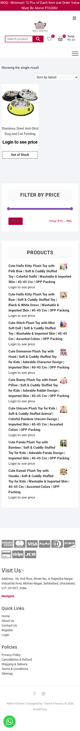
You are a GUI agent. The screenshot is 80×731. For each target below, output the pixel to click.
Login (5, 635)
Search (38, 39)
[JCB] (30, 554)
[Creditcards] (6, 554)
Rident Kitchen (15, 703)
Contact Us (9, 625)
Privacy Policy (11, 655)
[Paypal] (44, 544)
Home (6, 616)
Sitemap (7, 673)
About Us (8, 621)
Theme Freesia (53, 703)
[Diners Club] (57, 544)
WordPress (40, 709)
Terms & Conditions (15, 669)
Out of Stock (20, 155)
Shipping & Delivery (15, 664)
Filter (15, 221)
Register (7, 630)
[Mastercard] (19, 544)
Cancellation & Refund (17, 659)
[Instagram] (43, 694)
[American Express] (7, 544)
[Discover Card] (69, 544)
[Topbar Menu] (74, 18)
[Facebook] (34, 694)
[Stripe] (18, 554)
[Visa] (32, 544)
